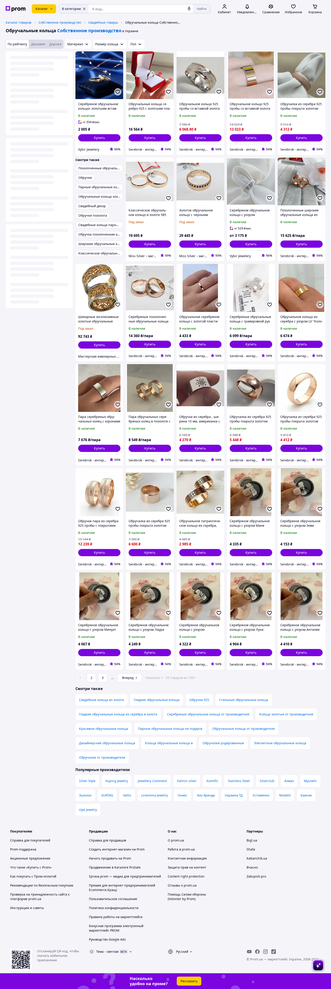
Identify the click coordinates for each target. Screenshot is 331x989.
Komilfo (212, 781)
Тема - (107, 951)
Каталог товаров (18, 22)
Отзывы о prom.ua (182, 885)
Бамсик (306, 795)
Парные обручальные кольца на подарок (170, 728)
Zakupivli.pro (256, 876)
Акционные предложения (30, 858)
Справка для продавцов (107, 840)
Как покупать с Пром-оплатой (33, 876)
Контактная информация (187, 858)
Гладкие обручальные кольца (156, 700)
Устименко (261, 795)
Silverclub (267, 781)
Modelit (285, 795)
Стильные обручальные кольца (243, 700)
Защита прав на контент (187, 867)
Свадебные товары (103, 22)
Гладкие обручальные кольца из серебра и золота (118, 714)
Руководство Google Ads (107, 939)
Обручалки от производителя (102, 757)
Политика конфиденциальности (113, 908)
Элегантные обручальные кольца (280, 743)
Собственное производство (60, 22)
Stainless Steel (239, 781)
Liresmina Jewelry (154, 795)
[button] (99, 137)
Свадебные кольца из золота (101, 700)
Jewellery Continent (152, 781)
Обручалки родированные (223, 743)
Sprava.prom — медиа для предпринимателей (125, 876)
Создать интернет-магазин (110, 849)
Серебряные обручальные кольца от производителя (208, 714)
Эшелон (85, 795)
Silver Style (87, 781)
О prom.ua (176, 840)
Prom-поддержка (23, 849)
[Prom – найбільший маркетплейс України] (15, 9)
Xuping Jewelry (116, 781)
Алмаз (289, 781)
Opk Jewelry (88, 810)
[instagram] (265, 951)
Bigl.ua (252, 840)
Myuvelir (310, 781)
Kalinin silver (187, 781)
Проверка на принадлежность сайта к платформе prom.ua (40, 896)
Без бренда (206, 795)
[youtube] (249, 951)
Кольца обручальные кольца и (169, 743)
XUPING (107, 795)
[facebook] (257, 951)
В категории (71, 9)
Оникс (182, 795)
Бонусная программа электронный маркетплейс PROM (116, 928)
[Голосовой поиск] (189, 9)
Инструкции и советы (27, 908)
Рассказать (189, 981)
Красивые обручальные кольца (103, 728)
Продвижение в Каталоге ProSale (115, 867)
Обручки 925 (199, 700)
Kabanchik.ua (257, 858)
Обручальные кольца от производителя (243, 728)
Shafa (251, 849)
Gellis (127, 795)
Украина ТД (234, 795)
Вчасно (252, 867)
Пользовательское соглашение (113, 899)
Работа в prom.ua (181, 849)
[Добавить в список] (117, 91)
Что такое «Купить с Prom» (31, 867)
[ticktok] (273, 951)
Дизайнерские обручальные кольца (107, 743)
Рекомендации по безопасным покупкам (41, 885)
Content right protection (186, 876)
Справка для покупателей (30, 840)
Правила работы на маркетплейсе (116, 917)
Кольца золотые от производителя (286, 714)
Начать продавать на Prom (110, 858)
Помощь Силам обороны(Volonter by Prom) (187, 896)
